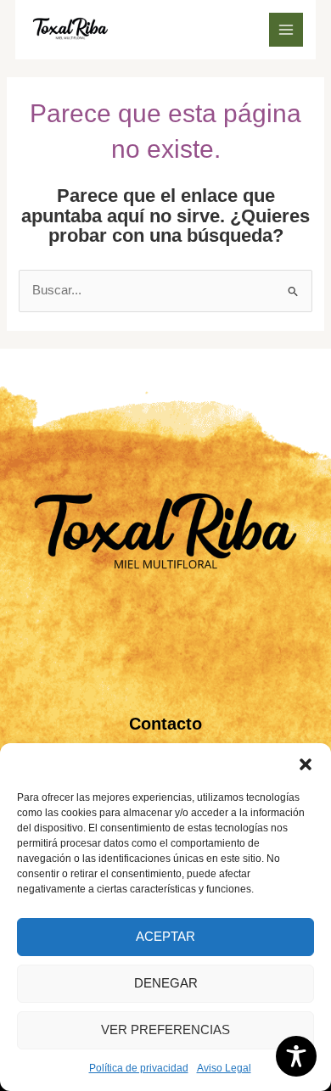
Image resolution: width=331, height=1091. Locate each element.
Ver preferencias (165, 1029)
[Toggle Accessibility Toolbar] (296, 1056)
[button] (305, 764)
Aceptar (165, 936)
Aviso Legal (224, 1068)
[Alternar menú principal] (286, 30)
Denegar (166, 983)
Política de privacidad (138, 1068)
